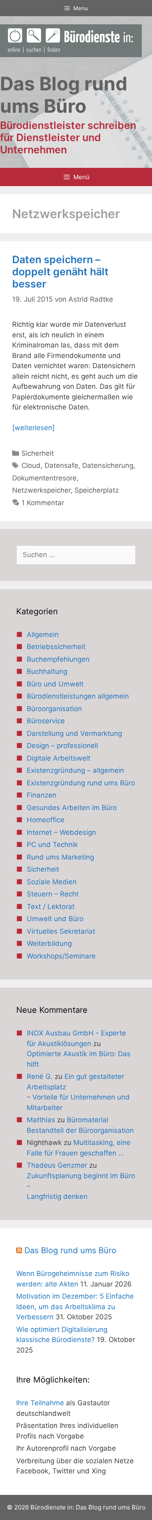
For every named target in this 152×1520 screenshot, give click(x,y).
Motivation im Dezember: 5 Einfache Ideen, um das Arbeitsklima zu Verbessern (75, 1306)
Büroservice (46, 721)
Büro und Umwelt (55, 684)
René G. (40, 1076)
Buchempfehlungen (58, 659)
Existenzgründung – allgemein (75, 770)
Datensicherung (107, 465)
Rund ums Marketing (60, 857)
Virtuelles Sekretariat (61, 931)
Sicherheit (37, 453)
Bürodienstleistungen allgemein (78, 696)
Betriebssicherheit (56, 647)
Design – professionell (62, 746)
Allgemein (43, 634)
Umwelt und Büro (55, 919)
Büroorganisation (54, 709)
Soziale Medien (52, 882)
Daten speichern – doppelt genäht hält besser (60, 271)
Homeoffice (45, 820)
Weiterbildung (49, 943)
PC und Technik (52, 844)
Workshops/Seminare (61, 956)
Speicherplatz (97, 490)
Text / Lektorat (51, 907)
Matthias (41, 1120)
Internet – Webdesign (61, 832)
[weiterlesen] (33, 428)
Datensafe (61, 465)
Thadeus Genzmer (57, 1165)
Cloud (31, 465)
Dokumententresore (44, 478)
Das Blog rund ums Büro (70, 1250)
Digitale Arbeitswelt (58, 758)
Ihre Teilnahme (40, 1403)
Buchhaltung (47, 671)
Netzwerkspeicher (41, 490)
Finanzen (41, 795)
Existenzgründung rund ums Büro (81, 783)
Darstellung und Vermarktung (74, 733)
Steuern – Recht (53, 894)
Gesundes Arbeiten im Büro (72, 808)
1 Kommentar (42, 503)
